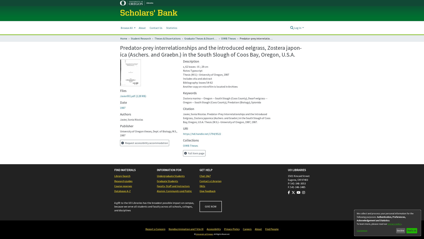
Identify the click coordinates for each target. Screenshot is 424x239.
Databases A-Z (122, 191)
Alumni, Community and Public (174, 191)
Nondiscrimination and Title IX (186, 229)
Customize (362, 230)
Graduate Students (167, 181)
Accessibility (214, 229)
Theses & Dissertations (168, 38)
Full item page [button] (195, 153)
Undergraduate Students (171, 176)
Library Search (122, 176)
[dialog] (387, 223)
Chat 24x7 (205, 176)
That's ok (411, 230)
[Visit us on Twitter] (293, 192)
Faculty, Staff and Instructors (173, 186)
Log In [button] (298, 28)
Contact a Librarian (210, 181)
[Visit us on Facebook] (289, 192)
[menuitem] (127, 28)
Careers (247, 229)
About (258, 229)
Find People (272, 229)
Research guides (123, 181)
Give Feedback (207, 191)
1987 (122, 107)
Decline (400, 230)
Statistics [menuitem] (171, 28)
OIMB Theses (228, 38)
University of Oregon (204, 234)
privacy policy (394, 223)
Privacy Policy (232, 229)
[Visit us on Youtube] (298, 192)
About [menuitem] (142, 28)
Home (123, 38)
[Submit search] (292, 28)
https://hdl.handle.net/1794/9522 (202, 134)
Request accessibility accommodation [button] (146, 143)
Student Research (141, 38)
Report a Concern (155, 229)
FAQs (202, 186)
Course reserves (123, 186)
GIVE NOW (210, 206)
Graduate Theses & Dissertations (200, 38)
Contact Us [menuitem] (156, 28)
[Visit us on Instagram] (303, 192)
